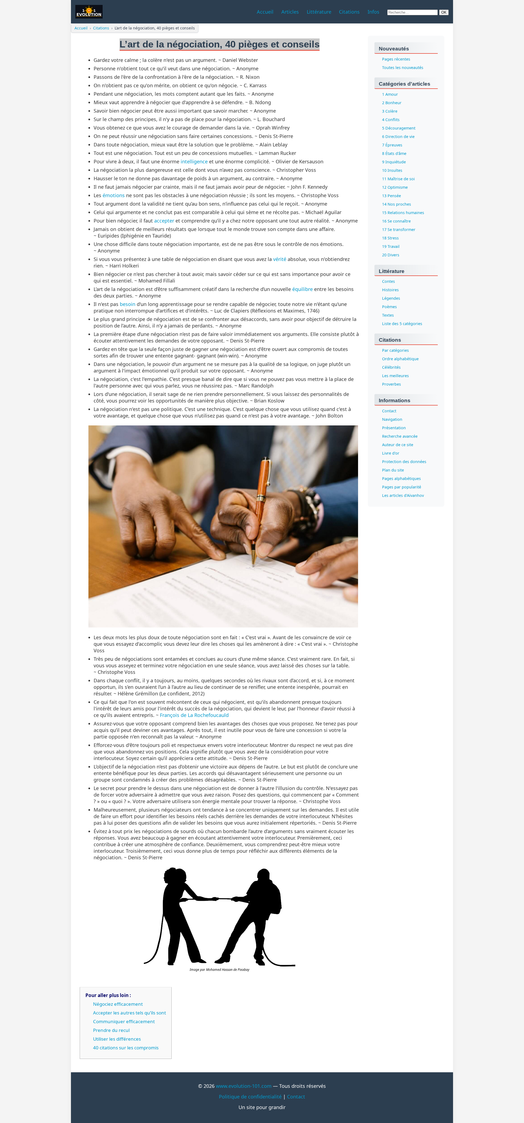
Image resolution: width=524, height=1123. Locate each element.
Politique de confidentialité (250, 1096)
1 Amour (390, 94)
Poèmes (389, 307)
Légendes (391, 298)
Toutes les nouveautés (402, 67)
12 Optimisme (395, 187)
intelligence (194, 161)
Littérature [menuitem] (319, 11)
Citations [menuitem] (349, 11)
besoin (127, 304)
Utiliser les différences (117, 1039)
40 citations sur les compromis (126, 1047)
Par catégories (395, 350)
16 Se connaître (396, 221)
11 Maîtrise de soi (398, 178)
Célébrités (391, 367)
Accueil (81, 28)
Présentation (394, 428)
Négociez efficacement (118, 1004)
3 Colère (389, 111)
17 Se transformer (398, 229)
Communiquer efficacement (124, 1021)
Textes (388, 315)
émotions (114, 195)
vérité (279, 259)
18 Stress (390, 238)
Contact (389, 411)
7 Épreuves (392, 145)
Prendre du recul (111, 1030)
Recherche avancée (400, 436)
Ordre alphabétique (400, 359)
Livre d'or (390, 453)
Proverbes (391, 384)
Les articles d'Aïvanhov (403, 495)
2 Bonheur (391, 102)
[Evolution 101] (89, 12)
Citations (101, 28)
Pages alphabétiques (401, 478)
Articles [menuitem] (290, 11)
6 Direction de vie (398, 136)
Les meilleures (395, 376)
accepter (164, 220)
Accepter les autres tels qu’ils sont (129, 1013)
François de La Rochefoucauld (194, 715)
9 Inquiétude (394, 161)
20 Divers (390, 254)
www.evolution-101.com (244, 1086)
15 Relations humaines (403, 212)
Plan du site (393, 470)
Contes (388, 281)
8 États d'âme (394, 153)
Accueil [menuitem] (265, 11)
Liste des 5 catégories (402, 323)
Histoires (390, 290)
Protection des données (404, 461)
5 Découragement (398, 128)
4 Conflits (391, 119)
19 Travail (391, 246)
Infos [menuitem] (373, 11)
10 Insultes (392, 170)
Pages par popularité (401, 487)
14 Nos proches (396, 204)
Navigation (392, 419)
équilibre (302, 289)
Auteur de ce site (397, 445)
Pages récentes (396, 59)
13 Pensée (391, 195)
